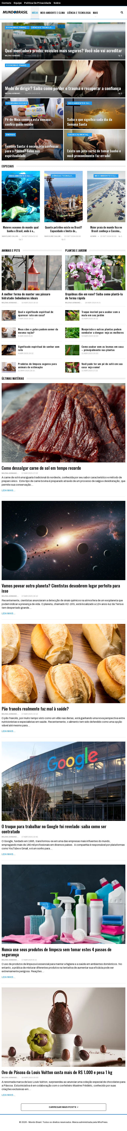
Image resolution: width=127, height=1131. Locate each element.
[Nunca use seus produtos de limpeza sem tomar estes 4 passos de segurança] (63, 904)
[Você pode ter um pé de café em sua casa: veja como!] (72, 367)
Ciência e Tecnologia (79, 12)
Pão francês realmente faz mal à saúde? (35, 708)
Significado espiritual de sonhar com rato (39, 348)
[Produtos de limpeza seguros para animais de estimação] (9, 367)
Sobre (57, 3)
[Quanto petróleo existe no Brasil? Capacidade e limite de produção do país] (63, 196)
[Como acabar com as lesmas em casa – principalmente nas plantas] (72, 350)
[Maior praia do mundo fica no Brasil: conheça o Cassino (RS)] (106, 196)
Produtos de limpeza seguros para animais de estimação (37, 365)
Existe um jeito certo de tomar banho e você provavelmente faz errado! (94, 153)
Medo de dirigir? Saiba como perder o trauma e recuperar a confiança (63, 88)
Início (35, 12)
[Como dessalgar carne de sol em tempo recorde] (63, 422)
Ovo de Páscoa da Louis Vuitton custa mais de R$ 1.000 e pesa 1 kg (57, 1072)
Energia (10, 135)
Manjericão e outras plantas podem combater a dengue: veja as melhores (103, 330)
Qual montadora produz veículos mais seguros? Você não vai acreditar (63, 50)
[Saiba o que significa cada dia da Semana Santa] (95, 113)
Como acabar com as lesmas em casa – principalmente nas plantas (103, 348)
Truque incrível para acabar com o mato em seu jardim (101, 313)
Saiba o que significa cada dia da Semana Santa (89, 121)
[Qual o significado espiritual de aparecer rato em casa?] (9, 315)
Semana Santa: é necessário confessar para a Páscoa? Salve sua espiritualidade (32, 151)
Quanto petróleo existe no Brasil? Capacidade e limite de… (63, 229)
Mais (95, 12)
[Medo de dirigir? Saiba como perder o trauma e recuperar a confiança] (63, 79)
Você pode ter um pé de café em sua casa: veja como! (102, 365)
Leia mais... (8, 490)
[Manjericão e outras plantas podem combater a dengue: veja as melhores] (72, 332)
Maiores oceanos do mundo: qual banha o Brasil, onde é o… (21, 229)
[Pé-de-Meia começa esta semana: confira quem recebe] (32, 113)
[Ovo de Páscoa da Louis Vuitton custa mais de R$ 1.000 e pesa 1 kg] (63, 1027)
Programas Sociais (16, 103)
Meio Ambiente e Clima (52, 12)
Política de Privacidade (37, 3)
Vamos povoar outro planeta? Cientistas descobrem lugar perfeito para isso (61, 588)
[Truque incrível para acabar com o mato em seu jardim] (72, 315)
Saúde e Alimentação (79, 135)
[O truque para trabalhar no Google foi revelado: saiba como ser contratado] (63, 781)
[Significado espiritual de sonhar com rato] (9, 350)
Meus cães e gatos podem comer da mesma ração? (38, 330)
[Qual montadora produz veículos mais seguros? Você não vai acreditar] (63, 41)
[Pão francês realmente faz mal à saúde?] (63, 663)
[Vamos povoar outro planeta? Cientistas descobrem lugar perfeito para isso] (63, 540)
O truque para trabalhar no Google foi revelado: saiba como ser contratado (54, 829)
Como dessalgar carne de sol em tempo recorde (41, 468)
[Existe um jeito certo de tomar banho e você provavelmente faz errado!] (95, 145)
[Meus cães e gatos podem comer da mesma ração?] (9, 332)
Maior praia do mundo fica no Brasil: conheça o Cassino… (106, 229)
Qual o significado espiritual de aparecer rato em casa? (35, 313)
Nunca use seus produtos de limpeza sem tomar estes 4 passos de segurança (56, 952)
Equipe (18, 3)
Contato (6, 3)
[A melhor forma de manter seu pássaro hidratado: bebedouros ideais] (32, 272)
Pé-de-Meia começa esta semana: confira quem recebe (28, 121)
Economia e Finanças (17, 27)
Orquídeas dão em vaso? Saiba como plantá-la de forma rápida (94, 296)
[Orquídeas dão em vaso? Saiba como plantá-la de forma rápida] (95, 272)
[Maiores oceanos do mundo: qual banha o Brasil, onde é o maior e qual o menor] (21, 196)
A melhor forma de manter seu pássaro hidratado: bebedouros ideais (26, 296)
